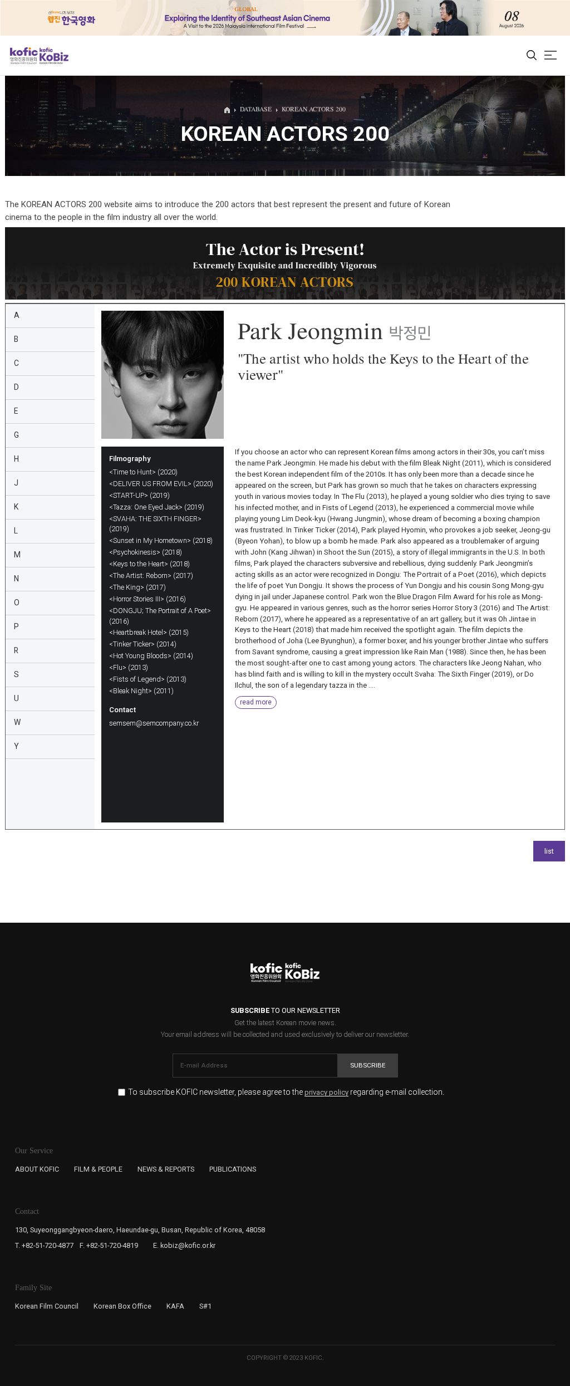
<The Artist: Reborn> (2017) (151, 575)
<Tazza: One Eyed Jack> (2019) (156, 507)
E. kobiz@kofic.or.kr (184, 1245)
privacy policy (326, 1092)
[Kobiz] (53, 55)
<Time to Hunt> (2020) (143, 472)
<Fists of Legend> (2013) (147, 679)
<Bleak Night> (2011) (141, 691)
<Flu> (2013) (128, 667)
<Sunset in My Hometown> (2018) (161, 540)
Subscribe (368, 1065)
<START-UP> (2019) (139, 495)
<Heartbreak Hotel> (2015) (149, 632)
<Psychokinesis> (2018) (145, 552)
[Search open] (531, 56)
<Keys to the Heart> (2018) (149, 564)
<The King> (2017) (137, 587)
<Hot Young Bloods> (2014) (151, 656)
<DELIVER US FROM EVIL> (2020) (161, 483)
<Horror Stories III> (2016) (147, 599)
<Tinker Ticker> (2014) (142, 644)
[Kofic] (24, 55)
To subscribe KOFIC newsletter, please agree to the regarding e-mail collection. (286, 1092)
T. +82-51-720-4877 (44, 1245)
